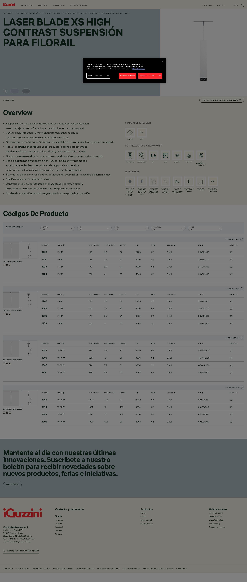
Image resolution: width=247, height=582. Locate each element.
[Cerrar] (162, 61)
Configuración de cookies (98, 76)
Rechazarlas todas (127, 76)
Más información (138, 69)
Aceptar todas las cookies (150, 76)
